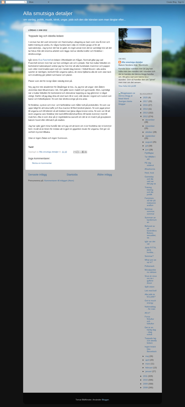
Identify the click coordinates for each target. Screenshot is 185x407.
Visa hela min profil (127, 86)
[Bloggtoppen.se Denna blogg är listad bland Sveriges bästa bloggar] (127, 104)
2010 (145, 380)
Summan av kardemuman (151, 219)
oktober (149, 132)
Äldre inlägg (104, 174)
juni (147, 150)
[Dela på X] (80, 151)
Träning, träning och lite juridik (149, 191)
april (147, 360)
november (150, 126)
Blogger (105, 400)
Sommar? (149, 256)
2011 (145, 376)
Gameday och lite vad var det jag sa (150, 180)
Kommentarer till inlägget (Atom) (59, 181)
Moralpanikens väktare (150, 271)
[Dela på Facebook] (83, 151)
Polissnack (149, 266)
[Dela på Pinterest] (85, 151)
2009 (145, 384)
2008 (145, 387)
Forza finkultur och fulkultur (149, 320)
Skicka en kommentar (42, 163)
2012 (145, 116)
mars (148, 364)
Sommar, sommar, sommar (150, 211)
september (150, 136)
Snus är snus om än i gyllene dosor (151, 279)
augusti (149, 142)
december (150, 120)
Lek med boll (150, 291)
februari (149, 368)
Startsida (72, 174)
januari (148, 371)
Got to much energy (150, 302)
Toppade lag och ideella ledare (151, 340)
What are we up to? (150, 261)
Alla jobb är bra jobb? (150, 295)
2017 (145, 101)
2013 (145, 113)
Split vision (149, 287)
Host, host (149, 173)
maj (147, 356)
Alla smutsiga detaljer (48, 13)
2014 (145, 109)
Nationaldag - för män (150, 308)
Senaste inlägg (37, 174)
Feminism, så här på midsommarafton (150, 201)
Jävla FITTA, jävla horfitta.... (150, 250)
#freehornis (150, 169)
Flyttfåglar (149, 153)
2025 (145, 97)
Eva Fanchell (44, 60)
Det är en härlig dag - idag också (150, 331)
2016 (145, 105)
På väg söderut (149, 164)
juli (146, 146)
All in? (147, 313)
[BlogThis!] (77, 151)
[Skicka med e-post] (74, 151)
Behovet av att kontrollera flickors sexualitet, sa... (151, 232)
